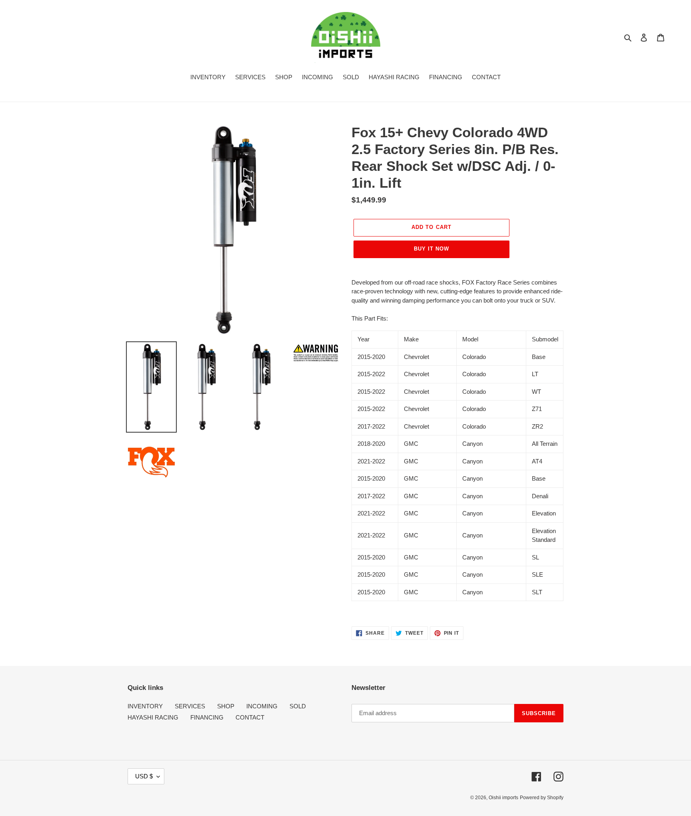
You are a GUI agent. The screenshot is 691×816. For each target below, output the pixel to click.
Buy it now (431, 249)
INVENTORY (145, 706)
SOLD (298, 706)
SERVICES (190, 706)
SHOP (225, 706)
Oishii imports (503, 797)
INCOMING (262, 706)
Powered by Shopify (541, 797)
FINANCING (207, 717)
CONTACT (250, 717)
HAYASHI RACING (153, 717)
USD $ (144, 776)
